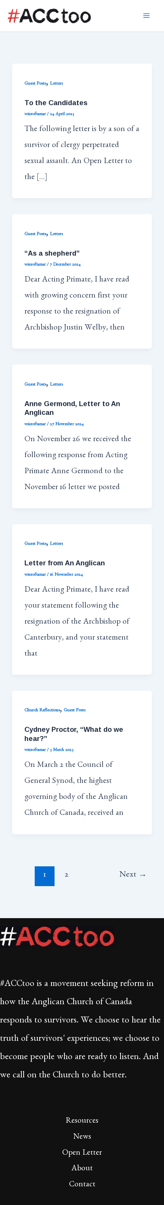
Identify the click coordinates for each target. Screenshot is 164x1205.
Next (133, 875)
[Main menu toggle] (146, 16)
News (82, 1138)
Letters (56, 84)
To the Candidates (55, 103)
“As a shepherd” (52, 253)
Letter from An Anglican (64, 563)
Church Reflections (42, 710)
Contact (82, 1185)
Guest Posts (35, 84)
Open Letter (82, 1154)
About (82, 1169)
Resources (82, 1122)
